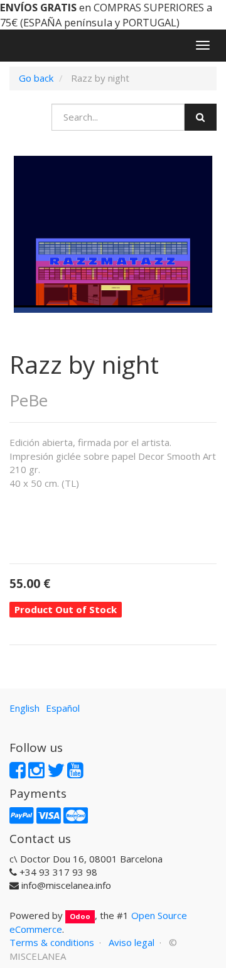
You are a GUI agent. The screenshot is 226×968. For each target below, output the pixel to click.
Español (63, 708)
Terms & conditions (51, 942)
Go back (36, 78)
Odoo (80, 916)
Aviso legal (131, 942)
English (24, 708)
